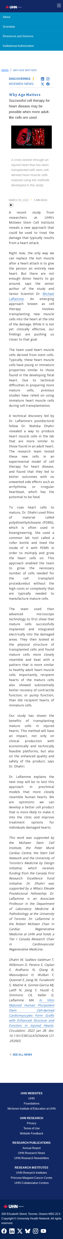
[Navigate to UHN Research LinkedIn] (12, 1232)
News (5, 70)
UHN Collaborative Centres (32, 1182)
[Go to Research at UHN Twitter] (43, 84)
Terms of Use (31, 1128)
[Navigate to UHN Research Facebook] (4, 1232)
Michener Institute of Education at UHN (32, 1108)
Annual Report (32, 1148)
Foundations (31, 1103)
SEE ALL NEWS (22, 1054)
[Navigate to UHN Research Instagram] (35, 1232)
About (6, 16)
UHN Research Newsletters (31, 1158)
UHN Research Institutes (31, 1172)
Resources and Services (18, 36)
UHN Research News (31, 1152)
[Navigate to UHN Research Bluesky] (27, 1231)
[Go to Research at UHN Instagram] (48, 79)
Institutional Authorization (18, 45)
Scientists (9, 26)
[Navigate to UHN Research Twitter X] (19, 1232)
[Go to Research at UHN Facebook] (48, 84)
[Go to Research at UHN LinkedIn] (43, 79)
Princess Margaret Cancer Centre (31, 1177)
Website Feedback (31, 1133)
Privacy (31, 1123)
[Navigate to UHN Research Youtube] (43, 1232)
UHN (31, 1098)
